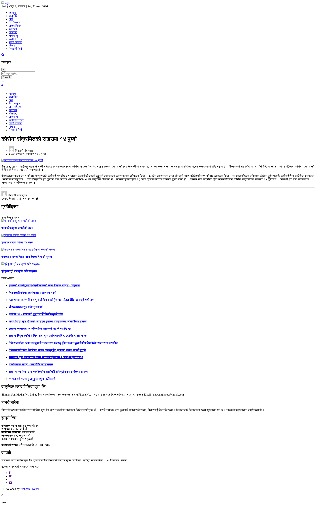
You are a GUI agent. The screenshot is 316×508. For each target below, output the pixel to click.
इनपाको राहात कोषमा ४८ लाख (17, 242)
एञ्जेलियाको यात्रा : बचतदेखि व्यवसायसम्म (31, 364)
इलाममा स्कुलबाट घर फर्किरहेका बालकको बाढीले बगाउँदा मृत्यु (40, 328)
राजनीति (13, 15)
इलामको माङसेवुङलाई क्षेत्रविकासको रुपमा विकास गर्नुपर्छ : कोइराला (44, 285)
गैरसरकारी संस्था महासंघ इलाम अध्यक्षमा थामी (32, 292)
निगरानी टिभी (15, 48)
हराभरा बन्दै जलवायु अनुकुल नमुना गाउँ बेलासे (32, 378)
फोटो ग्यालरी (15, 42)
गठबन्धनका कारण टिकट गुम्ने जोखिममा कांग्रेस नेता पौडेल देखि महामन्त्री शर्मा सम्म (51, 299)
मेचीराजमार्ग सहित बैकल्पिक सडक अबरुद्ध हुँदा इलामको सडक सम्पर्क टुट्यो (47, 350)
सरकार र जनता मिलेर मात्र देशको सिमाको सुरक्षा (26, 256)
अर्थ (11, 19)
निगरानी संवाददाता (24, 150)
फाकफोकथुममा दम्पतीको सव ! (17, 227)
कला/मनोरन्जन (16, 38)
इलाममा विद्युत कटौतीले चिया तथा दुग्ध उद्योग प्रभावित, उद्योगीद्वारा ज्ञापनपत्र (48, 335)
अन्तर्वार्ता (13, 35)
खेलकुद (13, 32)
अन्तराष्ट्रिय (15, 25)
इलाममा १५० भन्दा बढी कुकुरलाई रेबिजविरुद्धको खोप (36, 314)
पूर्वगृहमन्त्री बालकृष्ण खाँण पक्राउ (19, 271)
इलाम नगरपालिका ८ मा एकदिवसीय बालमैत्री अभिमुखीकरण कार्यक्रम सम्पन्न (48, 371)
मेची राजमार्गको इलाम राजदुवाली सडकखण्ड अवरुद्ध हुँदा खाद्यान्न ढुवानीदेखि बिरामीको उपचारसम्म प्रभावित (63, 343)
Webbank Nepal (29, 488)
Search (6, 77)
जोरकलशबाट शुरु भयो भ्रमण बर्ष (25, 306)
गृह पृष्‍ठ (12, 12)
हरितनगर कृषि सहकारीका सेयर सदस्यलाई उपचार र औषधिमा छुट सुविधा (46, 357)
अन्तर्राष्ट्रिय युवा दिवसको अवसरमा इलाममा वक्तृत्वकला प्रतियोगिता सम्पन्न (47, 321)
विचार (12, 45)
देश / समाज (14, 22)
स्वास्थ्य (13, 29)
